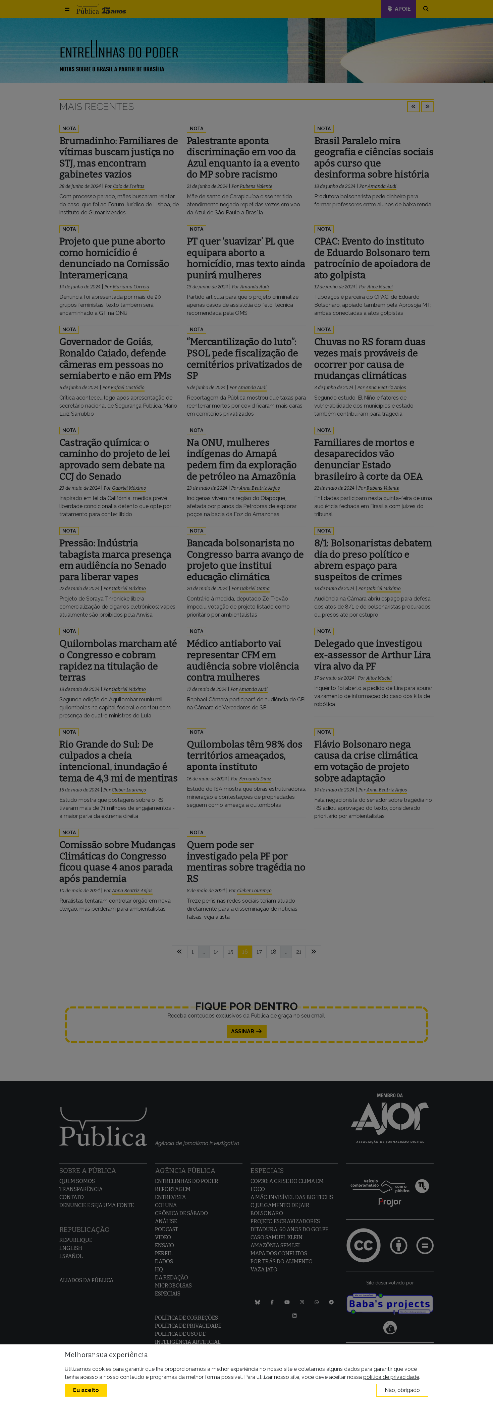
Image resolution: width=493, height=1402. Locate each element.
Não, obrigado (402, 1390)
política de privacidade (391, 1377)
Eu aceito (86, 1390)
